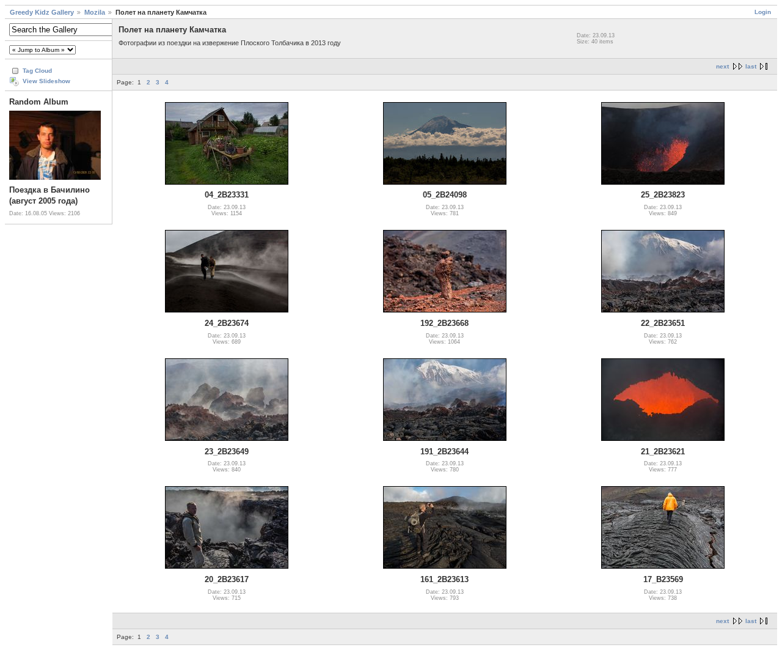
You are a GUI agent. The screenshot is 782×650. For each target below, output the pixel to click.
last (750, 66)
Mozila (94, 12)
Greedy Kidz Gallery (42, 12)
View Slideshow (46, 81)
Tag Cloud (37, 70)
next (722, 66)
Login (763, 12)
